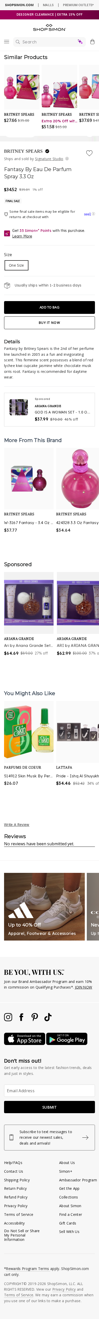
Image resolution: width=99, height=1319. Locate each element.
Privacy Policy (16, 1205)
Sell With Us (69, 1231)
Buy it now (49, 322)
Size (8, 254)
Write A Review (16, 824)
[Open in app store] (25, 1043)
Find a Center (70, 1214)
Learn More (22, 236)
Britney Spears (24, 151)
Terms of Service (18, 1214)
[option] (29, 491)
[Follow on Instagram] (8, 1019)
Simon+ (65, 1171)
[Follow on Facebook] (21, 1019)
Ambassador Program (78, 1180)
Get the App (69, 1188)
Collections (68, 1197)
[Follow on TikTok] (48, 1019)
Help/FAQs (13, 1162)
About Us (67, 1162)
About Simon (70, 1205)
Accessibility (14, 1223)
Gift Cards (67, 1223)
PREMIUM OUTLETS (78, 5)
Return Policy (15, 1188)
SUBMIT (49, 1107)
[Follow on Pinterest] (35, 1019)
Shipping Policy (17, 1180)
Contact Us (13, 1171)
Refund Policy (15, 1197)
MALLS (48, 5)
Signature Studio (49, 158)
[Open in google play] (66, 1043)
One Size (16, 265)
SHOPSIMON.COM (19, 5)
